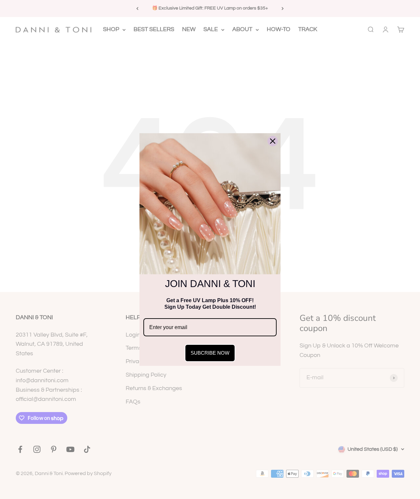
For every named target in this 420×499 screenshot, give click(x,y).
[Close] (273, 141)
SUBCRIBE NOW (210, 353)
